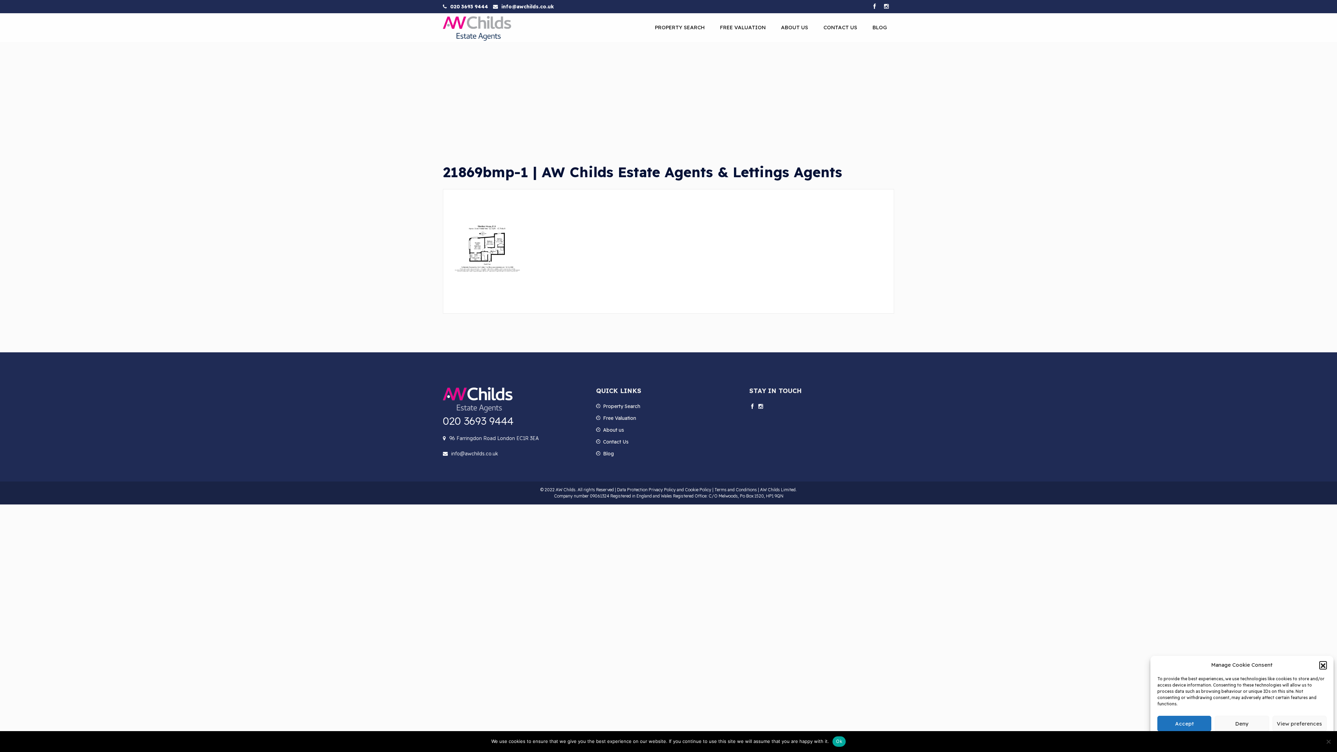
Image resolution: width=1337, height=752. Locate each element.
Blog (880, 27)
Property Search (680, 27)
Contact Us (840, 27)
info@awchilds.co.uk (527, 6)
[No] (1328, 741)
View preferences (1299, 723)
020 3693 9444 (469, 6)
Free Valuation (743, 27)
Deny (1242, 723)
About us (794, 27)
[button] (1323, 664)
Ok (839, 741)
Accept (1184, 723)
